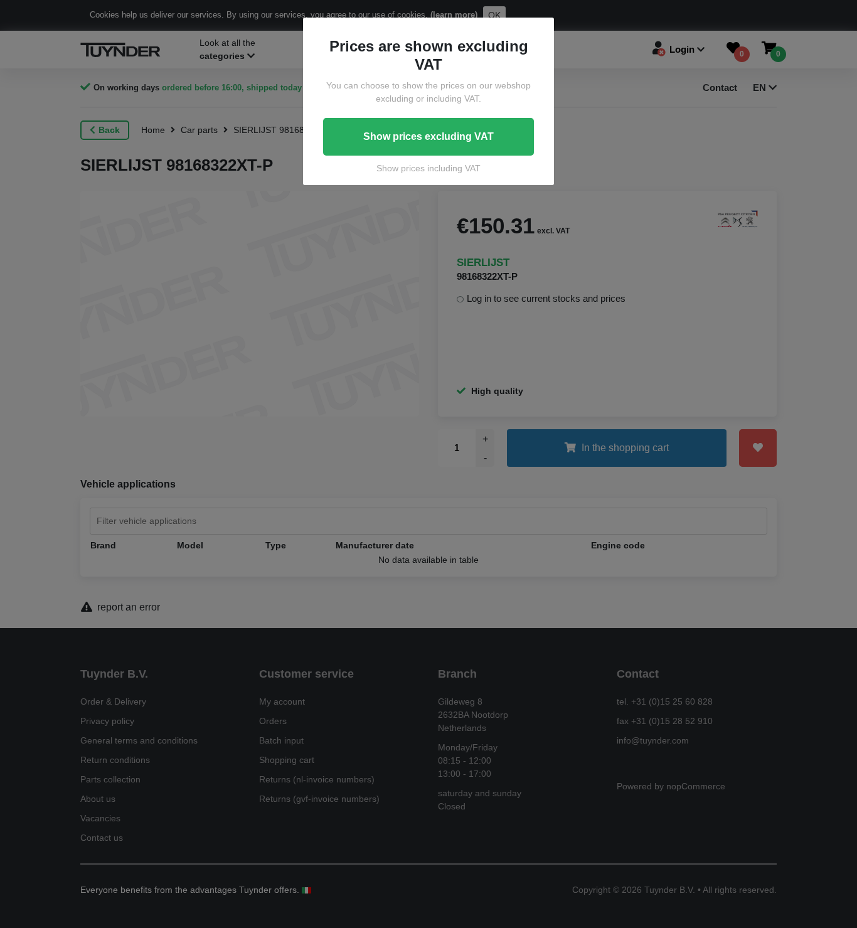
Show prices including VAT (428, 168)
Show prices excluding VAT (428, 136)
